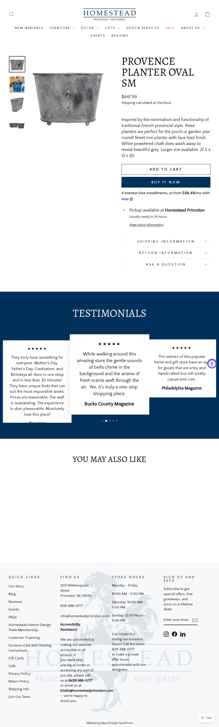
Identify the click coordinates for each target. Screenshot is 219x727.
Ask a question (166, 264)
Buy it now (166, 182)
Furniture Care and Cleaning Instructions (30, 647)
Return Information (166, 253)
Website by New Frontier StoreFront (109, 723)
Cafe (12, 666)
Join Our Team (19, 697)
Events (98, 35)
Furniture (61, 28)
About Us (191, 28)
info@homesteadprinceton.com (85, 616)
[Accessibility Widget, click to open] (212, 363)
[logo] (109, 14)
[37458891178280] (17, 84)
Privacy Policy (20, 674)
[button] (102, 420)
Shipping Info (19, 689)
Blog (12, 594)
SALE (170, 28)
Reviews (119, 35)
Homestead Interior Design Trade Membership (30, 627)
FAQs (13, 617)
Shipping (128, 103)
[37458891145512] (17, 64)
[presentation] (195, 620)
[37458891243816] (17, 125)
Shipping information (166, 241)
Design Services (142, 28)
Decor (88, 28)
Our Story (16, 586)
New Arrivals (29, 28)
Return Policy (19, 681)
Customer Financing (24, 638)
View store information (146, 225)
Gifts (111, 28)
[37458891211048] (17, 105)
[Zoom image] (68, 95)
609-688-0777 (71, 606)
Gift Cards (16, 658)
